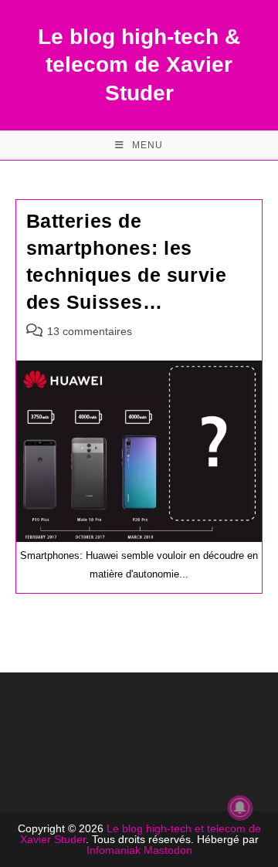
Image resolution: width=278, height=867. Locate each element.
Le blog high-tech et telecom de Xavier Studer (140, 833)
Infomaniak (113, 850)
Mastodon (168, 850)
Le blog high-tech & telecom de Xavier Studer (139, 65)
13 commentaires (89, 331)
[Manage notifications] (240, 807)
